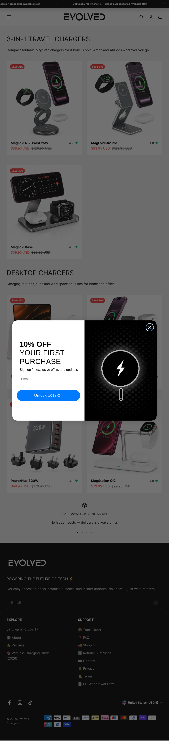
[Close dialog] (149, 327)
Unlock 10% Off (48, 395)
